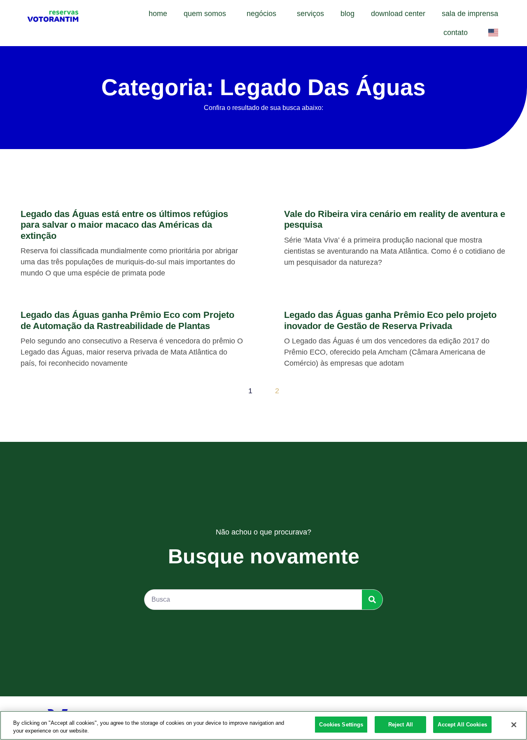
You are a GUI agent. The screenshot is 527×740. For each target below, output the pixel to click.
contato (455, 32)
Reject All (400, 724)
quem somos (205, 13)
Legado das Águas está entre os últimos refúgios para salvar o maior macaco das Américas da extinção (124, 225)
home (158, 13)
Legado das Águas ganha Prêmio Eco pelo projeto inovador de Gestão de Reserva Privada (390, 320)
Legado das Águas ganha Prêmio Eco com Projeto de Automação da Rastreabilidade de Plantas (127, 320)
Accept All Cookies (462, 724)
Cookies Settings (341, 724)
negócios (261, 13)
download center (398, 13)
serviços (310, 13)
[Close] (514, 725)
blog (347, 13)
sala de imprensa (470, 13)
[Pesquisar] (372, 599)
